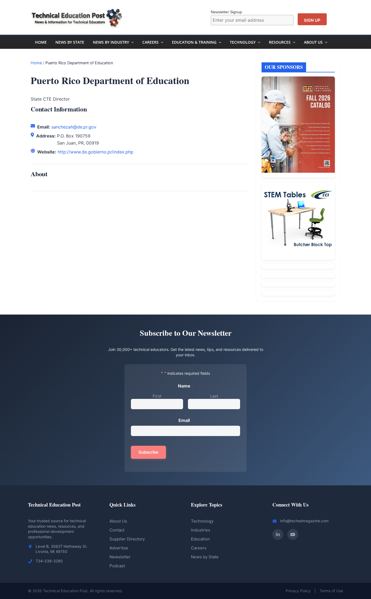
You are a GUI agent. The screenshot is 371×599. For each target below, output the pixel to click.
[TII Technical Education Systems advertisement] (298, 266)
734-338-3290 (49, 561)
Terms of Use (331, 590)
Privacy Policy (298, 590)
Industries (200, 530)
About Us (313, 42)
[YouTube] (292, 534)
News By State (69, 42)
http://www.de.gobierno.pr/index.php (95, 152)
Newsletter (120, 556)
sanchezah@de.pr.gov (73, 127)
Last (214, 396)
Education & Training (194, 42)
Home (41, 42)
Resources (280, 42)
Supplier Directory (127, 539)
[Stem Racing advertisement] (298, 293)
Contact (116, 530)
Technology (243, 42)
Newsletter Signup (226, 12)
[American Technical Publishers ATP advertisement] (298, 126)
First (157, 396)
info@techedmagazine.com (304, 520)
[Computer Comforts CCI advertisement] (298, 221)
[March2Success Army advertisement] (298, 284)
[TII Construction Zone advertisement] (298, 275)
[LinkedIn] (277, 534)
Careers (150, 42)
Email (185, 420)
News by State (205, 556)
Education (200, 539)
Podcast (117, 565)
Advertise (118, 547)
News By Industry (111, 42)
